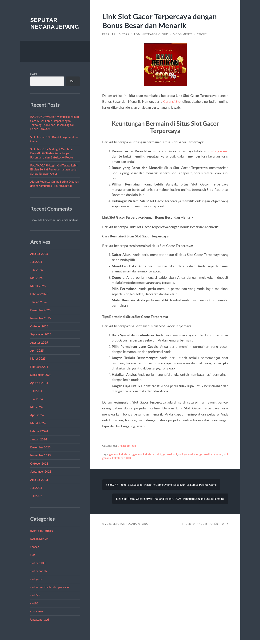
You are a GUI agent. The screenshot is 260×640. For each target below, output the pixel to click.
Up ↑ (225, 523)
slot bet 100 (37, 563)
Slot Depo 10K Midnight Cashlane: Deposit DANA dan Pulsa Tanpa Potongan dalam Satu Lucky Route (51, 153)
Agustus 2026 (39, 253)
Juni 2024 (36, 399)
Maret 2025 (38, 358)
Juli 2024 (36, 390)
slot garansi (219, 151)
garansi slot (170, 454)
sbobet (34, 546)
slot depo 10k (38, 571)
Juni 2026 (36, 269)
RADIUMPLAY (39, 538)
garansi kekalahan (120, 454)
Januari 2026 (38, 302)
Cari (33, 74)
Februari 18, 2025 (115, 34)
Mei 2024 (36, 407)
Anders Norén (207, 523)
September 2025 (40, 334)
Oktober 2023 (39, 463)
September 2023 (40, 471)
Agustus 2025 (39, 342)
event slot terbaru (41, 530)
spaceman (36, 611)
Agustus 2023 (39, 479)
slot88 (34, 603)
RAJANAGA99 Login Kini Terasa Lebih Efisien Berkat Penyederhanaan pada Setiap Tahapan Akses (54, 169)
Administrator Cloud (151, 34)
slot (32, 554)
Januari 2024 (38, 439)
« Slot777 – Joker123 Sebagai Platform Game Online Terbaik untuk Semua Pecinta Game (161, 484)
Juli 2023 (36, 487)
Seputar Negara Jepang (54, 23)
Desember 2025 (40, 310)
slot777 (35, 595)
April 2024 (37, 415)
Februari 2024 (39, 431)
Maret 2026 (38, 286)
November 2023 (40, 455)
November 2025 (40, 318)
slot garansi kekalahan (208, 454)
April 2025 (37, 350)
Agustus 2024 (39, 382)
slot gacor (36, 579)
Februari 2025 (39, 366)
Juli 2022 (36, 496)
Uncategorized (39, 619)
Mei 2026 (36, 277)
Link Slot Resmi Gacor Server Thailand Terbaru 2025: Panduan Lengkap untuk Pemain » (170, 498)
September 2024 (40, 374)
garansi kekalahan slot (147, 454)
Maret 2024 (38, 423)
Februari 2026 (39, 294)
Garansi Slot (172, 101)
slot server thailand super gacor (50, 587)
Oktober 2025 (39, 326)
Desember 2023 (40, 447)
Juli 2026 (36, 261)
